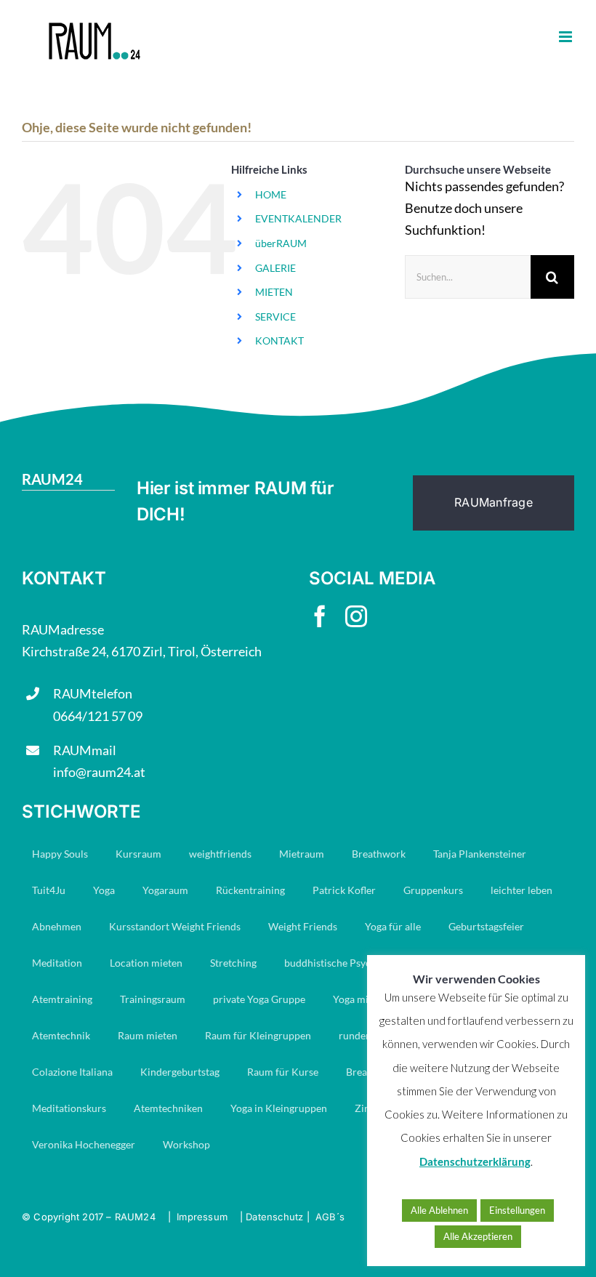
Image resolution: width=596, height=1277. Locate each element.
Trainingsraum (152, 999)
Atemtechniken (168, 1108)
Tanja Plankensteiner (479, 853)
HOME (270, 194)
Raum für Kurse (282, 1071)
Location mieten (146, 962)
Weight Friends (302, 926)
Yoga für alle (393, 926)
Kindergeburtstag (180, 1071)
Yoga (104, 890)
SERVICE (275, 316)
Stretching (233, 962)
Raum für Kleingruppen (258, 1035)
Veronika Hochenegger (83, 1144)
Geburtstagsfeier (486, 926)
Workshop (186, 1144)
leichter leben (521, 890)
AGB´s (330, 1216)
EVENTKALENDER (298, 218)
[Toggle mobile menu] (566, 36)
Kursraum (138, 853)
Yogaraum (165, 890)
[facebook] (320, 616)
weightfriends (220, 853)
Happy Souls (60, 853)
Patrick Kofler (344, 890)
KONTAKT (279, 340)
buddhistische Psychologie (344, 962)
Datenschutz (274, 1216)
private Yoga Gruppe (259, 999)
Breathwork (379, 853)
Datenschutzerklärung (475, 1161)
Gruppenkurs (433, 890)
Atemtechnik (61, 1035)
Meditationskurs (69, 1108)
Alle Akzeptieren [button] (477, 1236)
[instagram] (356, 616)
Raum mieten (147, 1035)
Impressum (202, 1216)
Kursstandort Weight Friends (175, 926)
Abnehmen (56, 926)
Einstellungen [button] (517, 1210)
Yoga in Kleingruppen (278, 1108)
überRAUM (281, 243)
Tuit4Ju (48, 890)
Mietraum (301, 853)
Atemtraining (62, 999)
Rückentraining (250, 890)
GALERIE (275, 268)
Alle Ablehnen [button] (439, 1210)
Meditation (57, 962)
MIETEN (274, 292)
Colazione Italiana (72, 1071)
